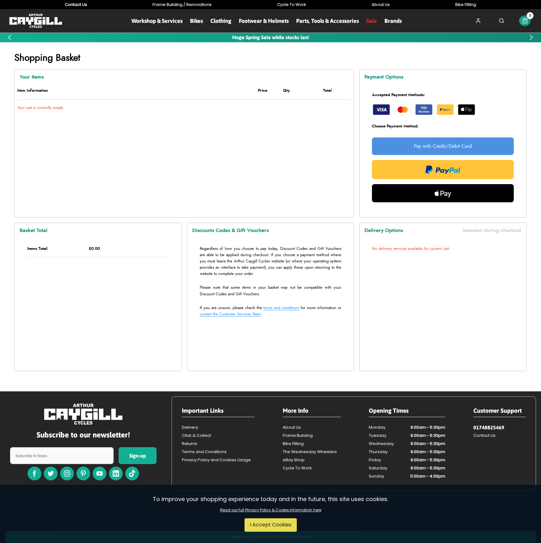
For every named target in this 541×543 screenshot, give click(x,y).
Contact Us (484, 435)
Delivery (190, 427)
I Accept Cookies (270, 524)
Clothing (220, 21)
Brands (393, 21)
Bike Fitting (293, 444)
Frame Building (298, 435)
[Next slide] (531, 38)
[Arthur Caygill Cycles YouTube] (99, 473)
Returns (189, 444)
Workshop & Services (157, 21)
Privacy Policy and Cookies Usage (216, 460)
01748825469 (488, 427)
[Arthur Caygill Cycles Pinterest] (83, 473)
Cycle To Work (297, 468)
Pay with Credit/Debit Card (443, 146)
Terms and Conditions (204, 452)
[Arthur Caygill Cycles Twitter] (51, 473)
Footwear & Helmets (264, 21)
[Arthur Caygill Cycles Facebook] (34, 473)
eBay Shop (294, 460)
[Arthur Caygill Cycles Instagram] (67, 473)
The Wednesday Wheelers (310, 452)
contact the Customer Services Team (230, 314)
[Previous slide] (10, 38)
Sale (371, 21)
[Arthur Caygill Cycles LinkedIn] (116, 473)
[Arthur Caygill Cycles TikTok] (132, 473)
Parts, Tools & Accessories (327, 21)
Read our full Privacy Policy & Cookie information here (270, 510)
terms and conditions (281, 308)
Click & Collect (196, 435)
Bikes (196, 21)
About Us (292, 427)
